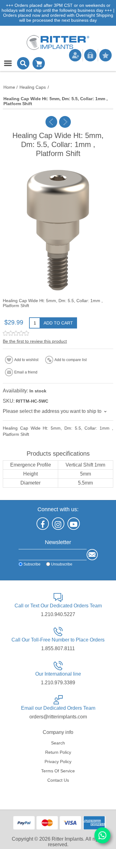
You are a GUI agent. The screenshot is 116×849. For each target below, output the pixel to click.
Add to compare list (70, 360)
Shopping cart (38, 63)
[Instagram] (58, 523)
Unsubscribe (61, 564)
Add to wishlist (26, 360)
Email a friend (25, 372)
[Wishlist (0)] (105, 55)
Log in (90, 55)
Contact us (58, 780)
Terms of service (58, 770)
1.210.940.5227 (58, 614)
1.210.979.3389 (58, 682)
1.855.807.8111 (58, 648)
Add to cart (58, 322)
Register (75, 55)
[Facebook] (43, 523)
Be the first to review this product (35, 341)
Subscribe (32, 564)
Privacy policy (58, 761)
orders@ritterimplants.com (58, 716)
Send (92, 554)
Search (58, 742)
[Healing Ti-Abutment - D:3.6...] (65, 122)
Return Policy (58, 752)
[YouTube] (73, 523)
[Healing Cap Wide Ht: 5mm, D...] (51, 122)
